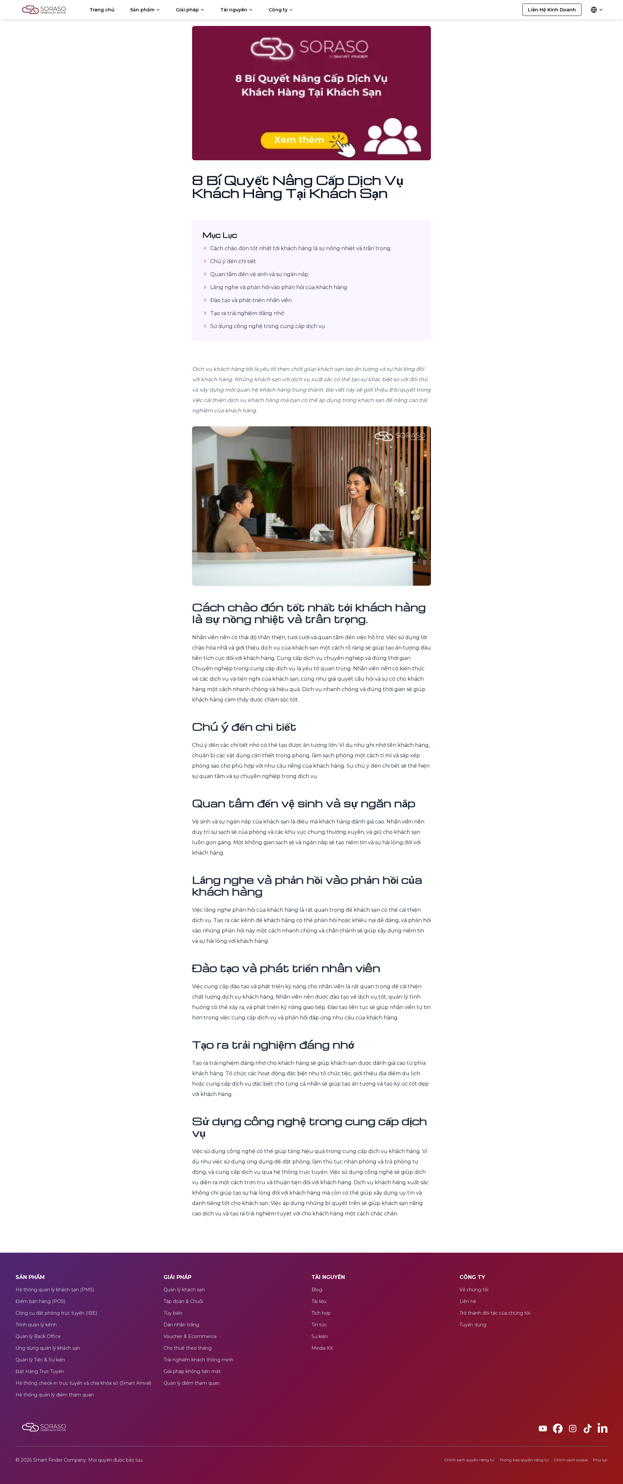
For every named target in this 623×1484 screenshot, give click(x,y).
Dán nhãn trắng (181, 1325)
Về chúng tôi (473, 1290)
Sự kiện (320, 1336)
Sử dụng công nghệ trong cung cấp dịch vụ (267, 326)
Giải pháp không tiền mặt (192, 1371)
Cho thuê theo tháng (188, 1348)
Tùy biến (173, 1313)
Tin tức (319, 1325)
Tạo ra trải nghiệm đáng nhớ (247, 313)
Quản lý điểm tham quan (192, 1383)
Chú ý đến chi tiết (233, 261)
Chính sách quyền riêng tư (469, 1459)
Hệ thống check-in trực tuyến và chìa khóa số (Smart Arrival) (83, 1383)
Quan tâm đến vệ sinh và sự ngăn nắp (259, 274)
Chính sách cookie (571, 1459)
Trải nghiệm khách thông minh (198, 1360)
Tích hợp (321, 1313)
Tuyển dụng (472, 1325)
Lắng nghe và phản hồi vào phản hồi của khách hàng (278, 287)
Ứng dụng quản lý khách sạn (48, 1348)
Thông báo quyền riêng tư (524, 1459)
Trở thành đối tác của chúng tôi (494, 1313)
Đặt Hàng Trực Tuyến (40, 1371)
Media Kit (322, 1348)
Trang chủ (102, 10)
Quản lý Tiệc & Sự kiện (40, 1360)
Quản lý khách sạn (184, 1290)
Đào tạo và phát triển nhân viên (251, 300)
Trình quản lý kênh (36, 1325)
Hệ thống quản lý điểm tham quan (55, 1395)
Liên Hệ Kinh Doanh (552, 10)
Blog (317, 1290)
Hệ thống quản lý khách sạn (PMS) (55, 1290)
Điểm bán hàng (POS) (40, 1301)
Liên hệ (467, 1301)
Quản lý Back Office (38, 1336)
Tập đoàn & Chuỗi (183, 1301)
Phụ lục (600, 1459)
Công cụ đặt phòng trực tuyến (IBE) (56, 1313)
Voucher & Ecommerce (190, 1336)
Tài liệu (319, 1301)
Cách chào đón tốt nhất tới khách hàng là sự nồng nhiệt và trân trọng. (300, 248)
